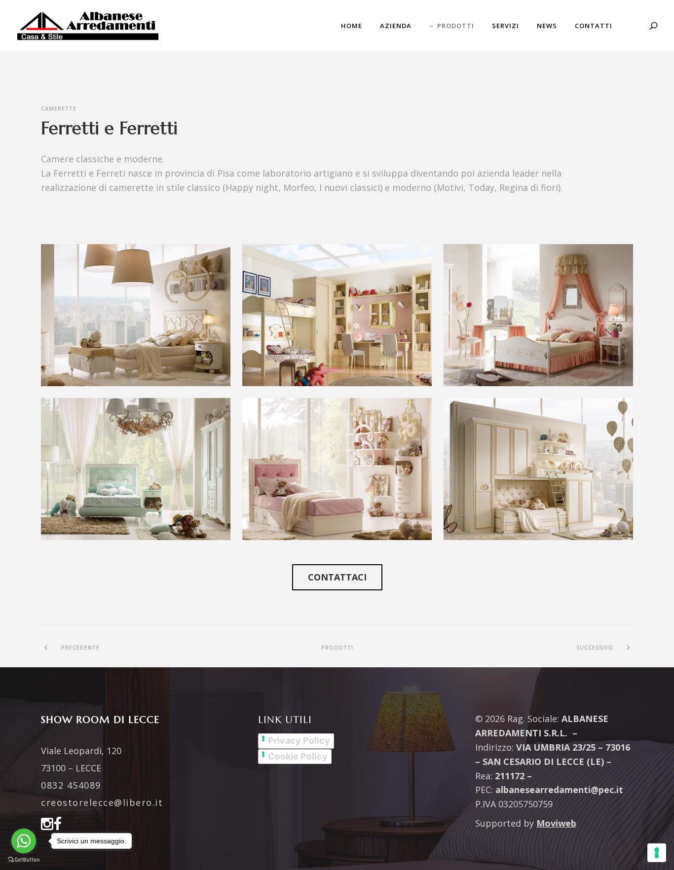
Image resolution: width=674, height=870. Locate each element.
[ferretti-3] (135, 469)
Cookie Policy (298, 756)
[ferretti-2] (538, 315)
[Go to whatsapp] (23, 841)
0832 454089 (71, 785)
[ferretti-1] (337, 315)
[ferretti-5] (538, 469)
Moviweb (556, 823)
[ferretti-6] (135, 315)
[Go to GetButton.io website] (23, 860)
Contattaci (337, 577)
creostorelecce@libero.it (102, 802)
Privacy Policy (299, 740)
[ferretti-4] (337, 469)
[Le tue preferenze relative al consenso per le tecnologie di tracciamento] (656, 852)
